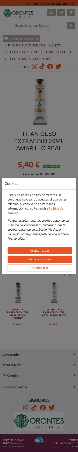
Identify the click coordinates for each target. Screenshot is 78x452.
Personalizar (39, 268)
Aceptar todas (40, 250)
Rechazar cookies (40, 259)
